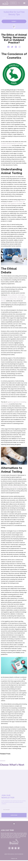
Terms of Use (14, 858)
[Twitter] (18, 848)
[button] (24, 3)
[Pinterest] (15, 848)
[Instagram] (9, 848)
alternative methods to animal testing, (12, 679)
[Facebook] (12, 848)
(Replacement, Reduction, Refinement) (15, 487)
